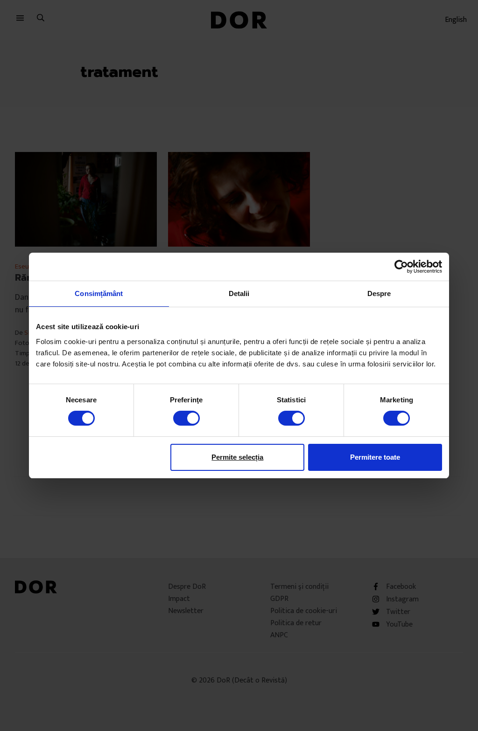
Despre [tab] (379, 293)
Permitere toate (375, 457)
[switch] (186, 418)
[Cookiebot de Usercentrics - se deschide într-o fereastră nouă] (401, 267)
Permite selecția (237, 457)
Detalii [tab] (239, 293)
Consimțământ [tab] (99, 293)
